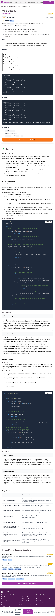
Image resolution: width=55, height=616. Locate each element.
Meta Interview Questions (7, 600)
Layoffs (38, 596)
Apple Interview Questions (7, 604)
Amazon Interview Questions (8, 602)
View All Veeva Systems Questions (28, 583)
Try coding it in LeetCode (26, 140)
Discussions (31, 2)
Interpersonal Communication (43, 602)
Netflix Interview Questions (7, 606)
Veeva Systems (18, 6)
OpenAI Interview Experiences (26, 596)
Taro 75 (3, 596)
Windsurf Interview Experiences (26, 602)
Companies (10, 6)
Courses (11, 2)
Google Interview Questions (7, 598)
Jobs (16, 2)
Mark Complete (28, 611)
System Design (39, 600)
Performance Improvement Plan (43, 598)
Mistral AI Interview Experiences (26, 604)
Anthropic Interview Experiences (26, 598)
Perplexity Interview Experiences (26, 600)
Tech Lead (38, 604)
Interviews (23, 2)
